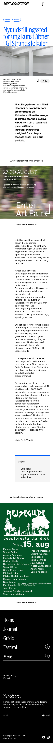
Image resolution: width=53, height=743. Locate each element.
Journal (10, 629)
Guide (8, 638)
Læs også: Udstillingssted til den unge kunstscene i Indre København (33, 473)
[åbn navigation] (48, 4)
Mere (7, 656)
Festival (10, 647)
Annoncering (10, 675)
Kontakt (7, 678)
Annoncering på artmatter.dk (26, 224)
